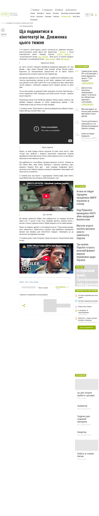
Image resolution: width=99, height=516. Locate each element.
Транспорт (56, 16)
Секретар (81, 432)
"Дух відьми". (65, 59)
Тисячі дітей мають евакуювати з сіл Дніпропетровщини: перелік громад (90, 124)
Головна (32, 13)
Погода (32, 16)
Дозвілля (72, 10)
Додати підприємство (86, 327)
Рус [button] (87, 15)
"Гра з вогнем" (43, 57)
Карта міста (40, 16)
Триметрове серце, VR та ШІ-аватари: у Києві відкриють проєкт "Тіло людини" (89, 76)
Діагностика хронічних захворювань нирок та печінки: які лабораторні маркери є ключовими (88, 95)
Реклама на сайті (66, 16)
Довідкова (48, 16)
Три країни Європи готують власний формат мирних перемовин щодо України (86, 252)
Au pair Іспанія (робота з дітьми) (86, 394)
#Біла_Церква (33, 282)
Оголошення (33, 19)
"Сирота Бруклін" (63, 54)
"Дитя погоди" (50, 59)
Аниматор (82, 406)
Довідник (48, 10)
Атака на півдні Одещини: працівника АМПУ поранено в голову (89, 137)
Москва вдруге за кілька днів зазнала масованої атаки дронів (89, 112)
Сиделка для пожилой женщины (83, 419)
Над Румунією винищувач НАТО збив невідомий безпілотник (86, 214)
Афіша (60, 10)
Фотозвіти (56, 13)
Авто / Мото (76, 16)
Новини (35, 10)
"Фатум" (62, 52)
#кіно (26, 282)
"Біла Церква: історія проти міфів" (70, 13)
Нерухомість (40, 13)
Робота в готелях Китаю (85, 455)
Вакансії (48, 13)
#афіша (21, 282)
